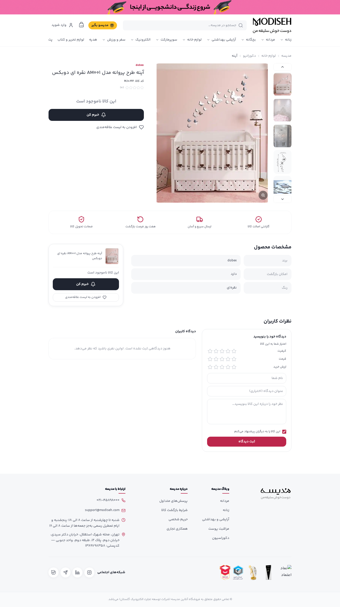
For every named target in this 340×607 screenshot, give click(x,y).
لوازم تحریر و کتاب (70, 40)
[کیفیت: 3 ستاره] (222, 351)
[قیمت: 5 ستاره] (210, 359)
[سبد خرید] (81, 25)
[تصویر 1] (282, 84)
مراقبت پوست (218, 528)
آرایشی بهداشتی (224, 40)
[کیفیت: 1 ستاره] (234, 351)
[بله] (53, 572)
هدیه (93, 40)
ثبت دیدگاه (246, 441)
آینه (234, 55)
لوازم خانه (194, 40)
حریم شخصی (178, 519)
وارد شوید (59, 25)
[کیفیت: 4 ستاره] (216, 351)
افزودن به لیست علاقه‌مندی (116, 127)
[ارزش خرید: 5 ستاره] (210, 367)
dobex (140, 65)
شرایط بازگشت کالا (174, 510)
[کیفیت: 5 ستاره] (210, 351)
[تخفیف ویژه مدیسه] (170, 7)
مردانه (270, 40)
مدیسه (286, 55)
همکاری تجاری (177, 528)
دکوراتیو (249, 55)
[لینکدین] (77, 572)
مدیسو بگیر (100, 25)
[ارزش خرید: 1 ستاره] (234, 367)
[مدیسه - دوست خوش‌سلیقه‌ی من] (272, 25)
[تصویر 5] (282, 188)
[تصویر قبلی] (282, 66)
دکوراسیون (220, 538)
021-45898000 (108, 500)
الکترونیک (143, 40)
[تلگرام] (65, 572)
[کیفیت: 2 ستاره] (228, 351)
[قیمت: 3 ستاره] (222, 359)
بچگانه (251, 40)
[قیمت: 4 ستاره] (216, 359)
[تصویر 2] (282, 110)
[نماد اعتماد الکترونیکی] (284, 572)
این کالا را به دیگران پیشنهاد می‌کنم (257, 432)
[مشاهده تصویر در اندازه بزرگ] (212, 133)
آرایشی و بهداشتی (215, 519)
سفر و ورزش (116, 40)
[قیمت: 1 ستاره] (234, 359)
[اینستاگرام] (89, 572)
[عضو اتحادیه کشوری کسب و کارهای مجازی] (238, 572)
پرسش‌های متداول (173, 501)
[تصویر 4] (282, 162)
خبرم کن (93, 115)
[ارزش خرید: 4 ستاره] (216, 367)
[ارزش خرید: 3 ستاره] (222, 367)
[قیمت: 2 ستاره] (228, 359)
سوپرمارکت (169, 40)
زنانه (288, 40)
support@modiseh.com (102, 510)
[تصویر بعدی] (282, 199)
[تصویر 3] (282, 136)
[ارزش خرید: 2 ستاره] (228, 367)
